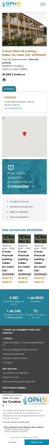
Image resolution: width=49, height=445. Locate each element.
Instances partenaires (13, 354)
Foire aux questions (19, 217)
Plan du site (8, 391)
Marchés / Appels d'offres (15, 358)
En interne (7, 362)
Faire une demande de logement (19, 381)
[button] (24, 134)
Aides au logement (19, 212)
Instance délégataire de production (20, 349)
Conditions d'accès (19, 201)
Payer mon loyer (11, 377)
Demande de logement (21, 206)
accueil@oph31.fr (13, 108)
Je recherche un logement (15, 373)
